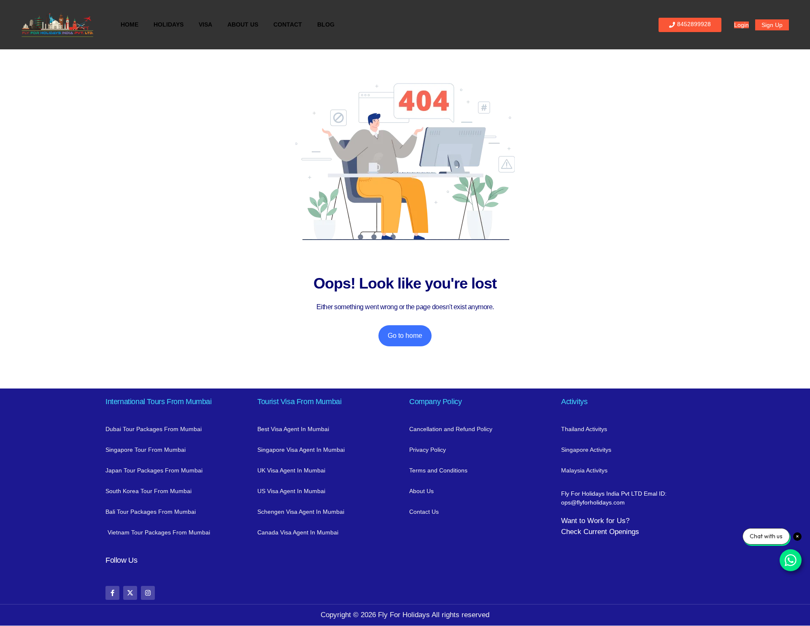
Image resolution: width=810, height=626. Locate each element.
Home (129, 24)
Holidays (169, 24)
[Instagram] (148, 593)
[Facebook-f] (112, 593)
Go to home (405, 335)
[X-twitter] (130, 593)
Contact (287, 24)
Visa (205, 24)
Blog (326, 24)
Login (741, 25)
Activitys (574, 401)
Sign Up (772, 25)
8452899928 (694, 24)
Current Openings (611, 532)
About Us (242, 24)
